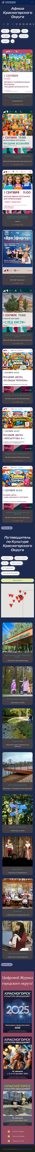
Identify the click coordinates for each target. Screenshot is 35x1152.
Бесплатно (24, 36)
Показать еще (7, 528)
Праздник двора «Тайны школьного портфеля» (18, 513)
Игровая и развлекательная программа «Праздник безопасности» (17, 96)
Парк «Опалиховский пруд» (17, 785)
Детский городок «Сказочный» (17, 699)
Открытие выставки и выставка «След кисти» (18, 335)
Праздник (5, 36)
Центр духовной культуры (10, 573)
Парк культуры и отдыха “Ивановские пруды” (17, 656)
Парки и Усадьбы (21, 558)
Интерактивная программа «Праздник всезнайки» (18, 156)
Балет (24, 31)
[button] (21, 599)
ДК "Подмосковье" (8, 568)
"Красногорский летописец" (17, 953)
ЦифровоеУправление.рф (25, 1149)
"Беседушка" (17, 911)
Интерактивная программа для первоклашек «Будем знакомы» (17, 217)
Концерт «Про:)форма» (17, 276)
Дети (14, 36)
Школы (5, 563)
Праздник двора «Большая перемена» (17, 395)
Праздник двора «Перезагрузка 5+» (17, 453)
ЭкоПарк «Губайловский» (17, 827)
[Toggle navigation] (32, 2)
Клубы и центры (16, 563)
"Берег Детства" (17, 869)
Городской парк (17, 741)
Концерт (5, 41)
